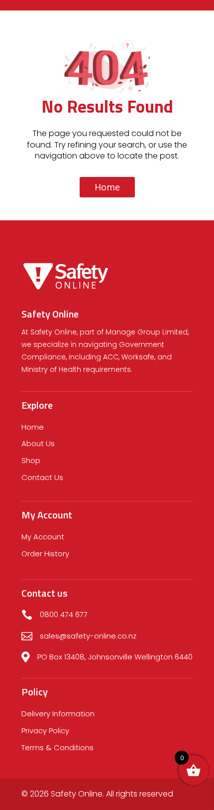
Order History (45, 553)
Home (107, 187)
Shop (30, 460)
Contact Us (42, 477)
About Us (38, 443)
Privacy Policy (45, 730)
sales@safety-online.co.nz (88, 636)
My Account (42, 536)
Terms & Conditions (57, 747)
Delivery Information (58, 713)
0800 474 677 (64, 614)
